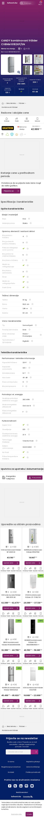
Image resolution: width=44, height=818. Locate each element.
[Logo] (12, 3)
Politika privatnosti (33, 772)
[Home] (2, 103)
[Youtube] (32, 786)
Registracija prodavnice (11, 767)
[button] (22, 130)
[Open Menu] (3, 3)
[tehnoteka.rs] (16, 796)
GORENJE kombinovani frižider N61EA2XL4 (11, 689)
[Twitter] (15, 786)
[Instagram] (26, 786)
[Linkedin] (21, 786)
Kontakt (11, 772)
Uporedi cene (8, 563)
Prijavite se (9, 191)
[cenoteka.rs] (28, 796)
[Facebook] (9, 786)
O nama (11, 762)
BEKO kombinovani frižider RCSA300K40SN (11, 643)
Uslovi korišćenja (33, 767)
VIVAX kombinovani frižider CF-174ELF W (33, 596)
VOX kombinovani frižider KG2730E (33, 689)
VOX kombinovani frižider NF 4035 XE (11, 551)
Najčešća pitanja (33, 762)
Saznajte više (16, 814)
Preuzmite (36, 477)
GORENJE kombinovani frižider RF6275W (33, 551)
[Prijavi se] (34, 751)
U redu (29, 814)
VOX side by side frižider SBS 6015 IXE (11, 596)
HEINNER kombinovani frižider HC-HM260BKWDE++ (33, 642)
